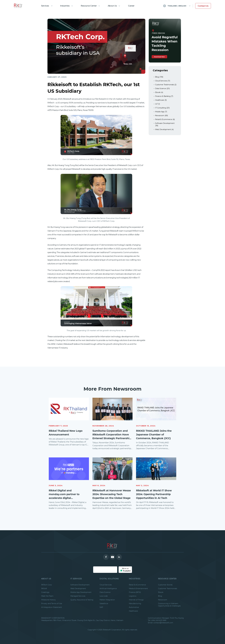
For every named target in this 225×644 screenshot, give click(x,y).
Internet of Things (136, 600)
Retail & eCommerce (137, 585)
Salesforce (104, 603)
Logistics (132, 596)
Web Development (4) (164, 129)
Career (131, 6)
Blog (160, 596)
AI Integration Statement (51, 607)
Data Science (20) (162, 88)
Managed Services (77, 596)
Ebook (160, 592)
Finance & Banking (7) (164, 96)
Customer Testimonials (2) (165, 85)
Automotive (134, 607)
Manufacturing (135, 603)
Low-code (104, 596)
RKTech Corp (46, 585)
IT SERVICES (76, 579)
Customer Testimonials (167, 588)
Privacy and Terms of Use (51, 603)
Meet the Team (47, 596)
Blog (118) (159, 77)
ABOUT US (46, 579)
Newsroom (162, 600)
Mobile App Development (80, 592)
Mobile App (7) (161, 112)
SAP (101, 607)
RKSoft (44, 588)
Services (45, 6)
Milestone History (48, 600)
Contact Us (203, 6)
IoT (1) (157, 104)
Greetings (45, 592)
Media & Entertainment (138, 588)
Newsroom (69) (161, 115)
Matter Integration (107, 600)
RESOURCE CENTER (167, 579)
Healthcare (133, 611)
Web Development (78, 588)
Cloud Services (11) (162, 81)
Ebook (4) (159, 92)
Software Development (80, 585)
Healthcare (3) (161, 100)
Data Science (105, 592)
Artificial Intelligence (108, 588)
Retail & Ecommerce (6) (165, 119)
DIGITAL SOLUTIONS (109, 579)
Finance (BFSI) (135, 592)
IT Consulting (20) (162, 108)
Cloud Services (106, 585)
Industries (65, 6)
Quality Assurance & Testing (81, 600)
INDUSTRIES (134, 579)
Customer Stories (165, 585)
